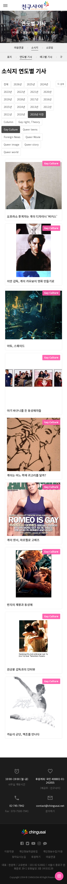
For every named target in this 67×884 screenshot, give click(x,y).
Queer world (11, 152)
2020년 (47, 92)
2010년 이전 (37, 114)
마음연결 (50, 857)
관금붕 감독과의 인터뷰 (21, 669)
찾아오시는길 (19, 857)
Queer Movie (33, 137)
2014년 (21, 107)
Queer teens (30, 129)
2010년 (21, 114)
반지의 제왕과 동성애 (20, 604)
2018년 (21, 99)
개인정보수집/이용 (53, 851)
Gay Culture (11, 129)
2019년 (8, 99)
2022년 (21, 92)
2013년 (34, 107)
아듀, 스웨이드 (16, 346)
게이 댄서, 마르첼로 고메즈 (23, 540)
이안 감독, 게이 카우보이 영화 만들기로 (30, 281)
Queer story (31, 144)
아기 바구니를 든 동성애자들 (24, 410)
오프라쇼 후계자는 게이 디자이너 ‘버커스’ (32, 216)
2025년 (31, 84)
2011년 (8, 114)
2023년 (8, 92)
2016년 (47, 99)
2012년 (47, 107)
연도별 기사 (49, 32)
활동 (25, 32)
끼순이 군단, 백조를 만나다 (23, 734)
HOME (15, 32)
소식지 (35, 32)
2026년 (18, 84)
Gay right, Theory (29, 122)
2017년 (34, 99)
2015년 (8, 107)
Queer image (11, 144)
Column (8, 122)
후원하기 (36, 857)
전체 (6, 84)
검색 (61, 83)
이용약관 (9, 851)
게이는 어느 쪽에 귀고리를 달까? (26, 475)
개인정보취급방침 (28, 851)
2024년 (44, 84)
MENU (5, 5)
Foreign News (12, 137)
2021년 (34, 92)
